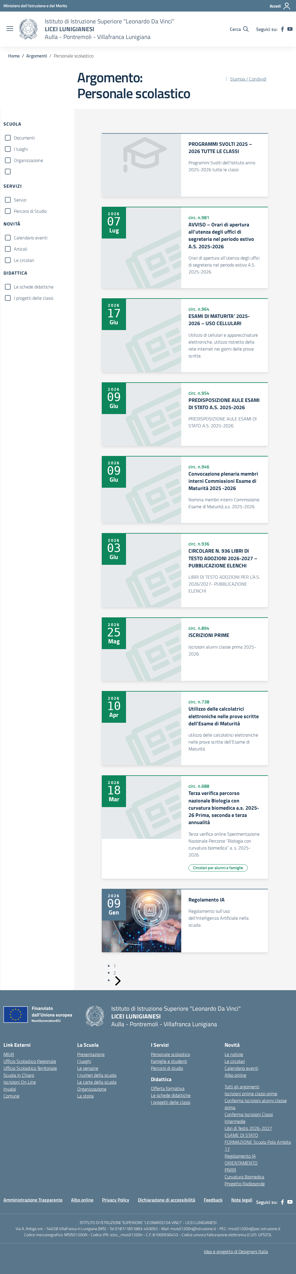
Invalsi (9, 1088)
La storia (85, 1095)
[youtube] (290, 29)
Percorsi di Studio (30, 211)
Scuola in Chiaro (18, 1075)
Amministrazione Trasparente (32, 1199)
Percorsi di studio (167, 1068)
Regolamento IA (240, 1155)
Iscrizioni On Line (19, 1082)
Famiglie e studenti (169, 1061)
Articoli (20, 248)
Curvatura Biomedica (244, 1176)
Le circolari (24, 260)
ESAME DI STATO (241, 1135)
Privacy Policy (115, 1199)
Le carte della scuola (96, 1082)
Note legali (241, 1199)
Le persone (87, 1068)
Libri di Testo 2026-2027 (248, 1128)
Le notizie (234, 1054)
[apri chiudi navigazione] (9, 29)
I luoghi (21, 149)
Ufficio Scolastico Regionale (29, 1061)
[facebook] (282, 29)
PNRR (230, 1169)
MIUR (8, 1054)
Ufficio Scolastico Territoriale (30, 1068)
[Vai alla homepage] (28, 29)
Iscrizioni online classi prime (251, 1093)
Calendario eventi (30, 237)
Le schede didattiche (33, 286)
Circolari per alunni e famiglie (218, 868)
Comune (11, 1095)
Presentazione (91, 1054)
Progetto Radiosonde (245, 1183)
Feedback (213, 1199)
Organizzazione (28, 160)
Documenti (24, 137)
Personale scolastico (170, 1054)
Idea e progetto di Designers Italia (236, 1251)
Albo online (235, 1075)
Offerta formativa (167, 1088)
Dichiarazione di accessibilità (166, 1199)
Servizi (20, 199)
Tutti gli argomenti (242, 1086)
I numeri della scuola (96, 1075)
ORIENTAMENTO (241, 1162)
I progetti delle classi (33, 298)
